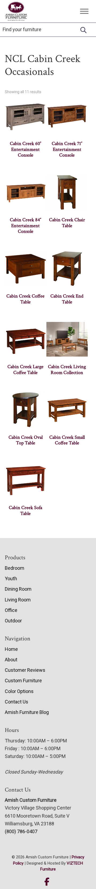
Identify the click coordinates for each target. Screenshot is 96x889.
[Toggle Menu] (84, 11)
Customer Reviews (25, 670)
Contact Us (16, 702)
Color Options (19, 691)
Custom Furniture (23, 680)
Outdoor (13, 620)
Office (11, 610)
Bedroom (14, 568)
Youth (11, 578)
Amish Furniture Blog (27, 712)
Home (11, 649)
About (11, 659)
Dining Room (18, 589)
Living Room (18, 600)
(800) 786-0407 (21, 831)
